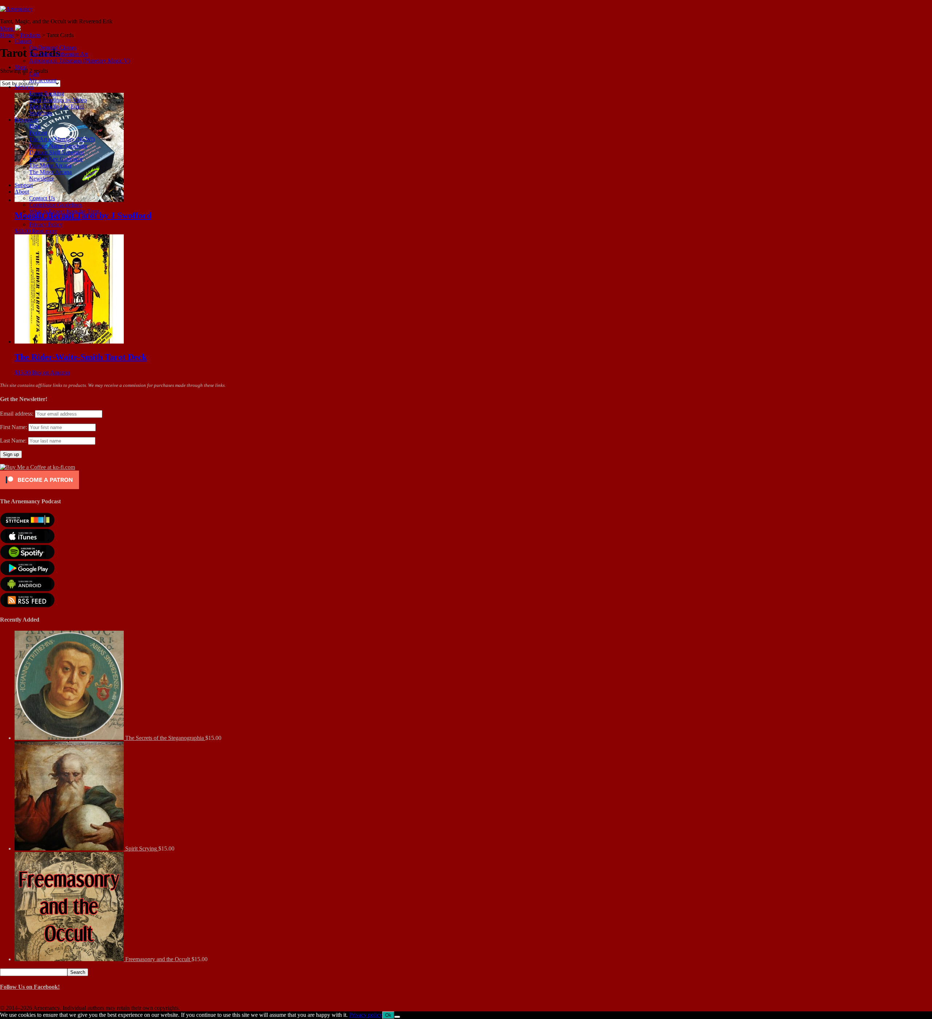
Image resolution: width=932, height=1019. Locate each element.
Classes (23, 41)
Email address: (17, 414)
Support (24, 185)
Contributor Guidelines (55, 205)
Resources (26, 119)
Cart (34, 74)
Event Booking (46, 93)
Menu (6, 28)
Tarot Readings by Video (58, 100)
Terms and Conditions (54, 218)
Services (24, 87)
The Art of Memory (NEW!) (62, 139)
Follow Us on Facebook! (30, 987)
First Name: (13, 427)
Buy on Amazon (51, 372)
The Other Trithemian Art (58, 54)
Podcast (38, 133)
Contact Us (42, 198)
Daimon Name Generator (58, 146)
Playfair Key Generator (56, 159)
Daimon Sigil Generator (56, 152)
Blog (34, 126)
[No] (397, 1017)
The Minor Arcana (50, 172)
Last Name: (13, 440)
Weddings (40, 113)
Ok (388, 1015)
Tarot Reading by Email (56, 106)
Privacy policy (365, 1015)
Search (77, 972)
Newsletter (41, 178)
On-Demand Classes (52, 47)
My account (42, 80)
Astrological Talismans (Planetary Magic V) (79, 61)
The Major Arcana (50, 165)
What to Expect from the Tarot (64, 211)
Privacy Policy (46, 224)
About (22, 192)
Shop (21, 67)
